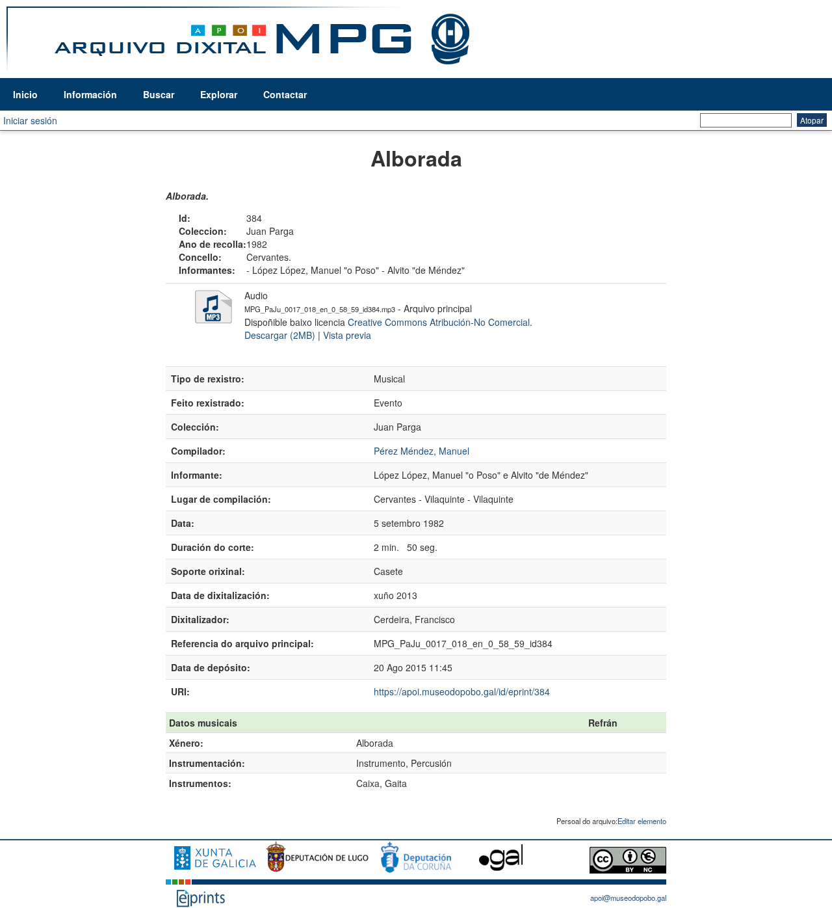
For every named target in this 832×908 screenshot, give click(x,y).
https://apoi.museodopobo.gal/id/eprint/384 (462, 691)
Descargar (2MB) (279, 334)
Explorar (218, 94)
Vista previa (347, 334)
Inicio (25, 94)
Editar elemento (642, 821)
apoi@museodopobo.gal (628, 897)
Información (90, 94)
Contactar (285, 94)
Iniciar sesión (30, 120)
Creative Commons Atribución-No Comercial (439, 321)
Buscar (158, 94)
